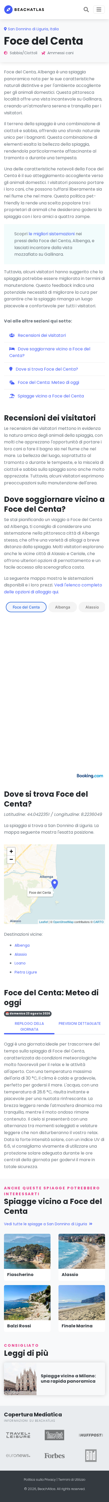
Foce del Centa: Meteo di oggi (48, 382)
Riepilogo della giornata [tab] (29, 1026)
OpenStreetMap (63, 922)
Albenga (62, 607)
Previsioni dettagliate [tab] (80, 1023)
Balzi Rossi (19, 1326)
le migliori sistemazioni (52, 234)
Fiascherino (20, 1275)
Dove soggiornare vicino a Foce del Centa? (49, 352)
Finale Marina (77, 1326)
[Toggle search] (86, 9)
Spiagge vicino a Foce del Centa (50, 396)
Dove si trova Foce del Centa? (46, 369)
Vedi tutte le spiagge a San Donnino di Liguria (45, 1224)
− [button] (11, 859)
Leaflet (43, 922)
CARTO (98, 922)
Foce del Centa (26, 607)
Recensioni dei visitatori (41, 335)
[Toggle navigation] (99, 10)
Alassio (92, 607)
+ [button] (11, 851)
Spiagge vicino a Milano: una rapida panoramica (68, 1378)
